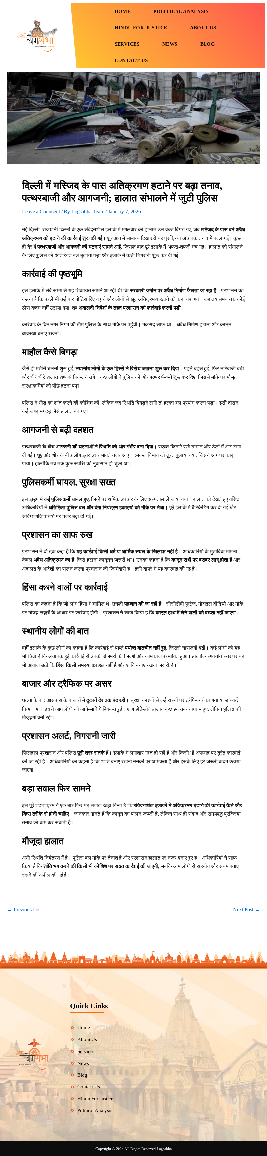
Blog (207, 44)
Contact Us (131, 60)
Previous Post (24, 909)
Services (127, 44)
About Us (203, 27)
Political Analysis (180, 11)
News (169, 44)
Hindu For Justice (141, 27)
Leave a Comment (41, 211)
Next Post (246, 909)
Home (123, 11)
